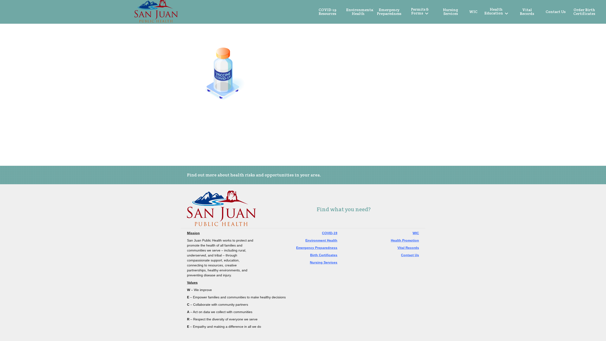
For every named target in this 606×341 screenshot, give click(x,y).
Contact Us (410, 255)
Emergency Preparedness (316, 248)
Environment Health (321, 240)
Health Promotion (405, 240)
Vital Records (408, 248)
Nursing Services (323, 262)
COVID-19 (329, 233)
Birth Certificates (323, 255)
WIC (416, 233)
